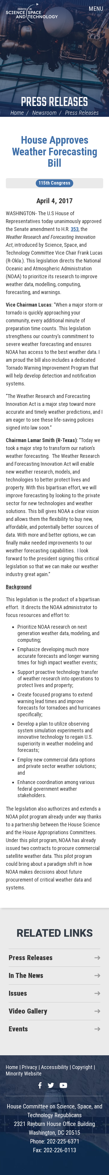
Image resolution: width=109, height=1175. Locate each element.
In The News (26, 975)
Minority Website (24, 1073)
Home (17, 112)
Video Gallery (28, 1011)
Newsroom (44, 112)
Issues (18, 993)
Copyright (82, 1067)
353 (74, 229)
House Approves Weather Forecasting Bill (54, 151)
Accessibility (54, 1067)
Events (18, 1029)
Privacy (29, 1067)
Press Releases (54, 103)
